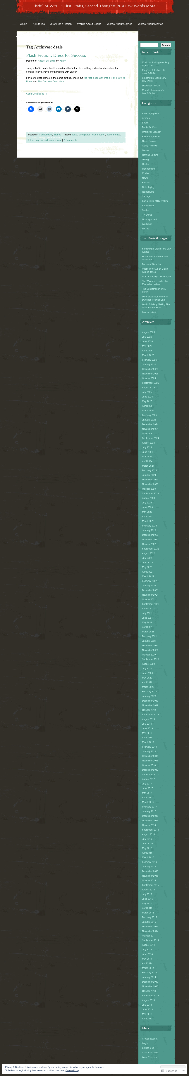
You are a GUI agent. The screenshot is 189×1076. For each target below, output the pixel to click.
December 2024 (150, 424)
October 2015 (149, 880)
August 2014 (148, 944)
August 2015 (148, 889)
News (145, 177)
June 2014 (147, 953)
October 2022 (149, 543)
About (23, 24)
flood (109, 134)
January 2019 (149, 751)
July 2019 (147, 723)
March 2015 (148, 912)
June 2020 (147, 672)
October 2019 (149, 709)
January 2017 (149, 811)
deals (74, 134)
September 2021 (150, 603)
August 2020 (148, 663)
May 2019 (147, 732)
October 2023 (149, 488)
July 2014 (147, 949)
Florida (116, 134)
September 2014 (150, 940)
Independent (45, 134)
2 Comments (70, 140)
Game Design (149, 140)
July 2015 (147, 894)
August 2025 (148, 387)
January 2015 (149, 921)
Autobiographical (150, 113)
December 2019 (150, 700)
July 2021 (147, 613)
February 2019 (149, 746)
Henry (62, 60)
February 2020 (149, 691)
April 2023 (147, 516)
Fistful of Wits (44, 6)
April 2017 (147, 797)
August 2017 (148, 778)
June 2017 (147, 788)
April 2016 (147, 852)
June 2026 (147, 341)
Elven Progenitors (151, 136)
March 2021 (148, 631)
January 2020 (149, 695)
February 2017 (149, 806)
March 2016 (148, 857)
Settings (146, 196)
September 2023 (150, 493)
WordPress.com (150, 1056)
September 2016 (150, 829)
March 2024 (148, 465)
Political (146, 182)
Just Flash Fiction (61, 24)
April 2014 (147, 963)
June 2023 (147, 507)
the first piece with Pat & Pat (99, 77)
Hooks (145, 163)
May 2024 (147, 456)
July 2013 (147, 1004)
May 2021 (147, 622)
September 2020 (150, 659)
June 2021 (147, 617)
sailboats (49, 140)
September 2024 (150, 438)
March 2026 (148, 355)
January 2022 (149, 585)
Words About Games (119, 24)
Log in (145, 1043)
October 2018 (149, 765)
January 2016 (149, 866)
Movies (145, 173)
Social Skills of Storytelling (155, 200)
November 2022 (150, 539)
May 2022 (147, 566)
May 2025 (147, 401)
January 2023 (149, 530)
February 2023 (149, 525)
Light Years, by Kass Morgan (156, 276)
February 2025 (149, 414)
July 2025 (147, 391)
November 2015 (150, 875)
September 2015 (150, 884)
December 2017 (150, 769)
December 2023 (150, 479)
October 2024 (149, 433)
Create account (149, 1038)
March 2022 (148, 576)
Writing (145, 228)
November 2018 (150, 760)
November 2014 (150, 930)
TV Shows (147, 214)
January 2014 (149, 977)
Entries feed (148, 1047)
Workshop (147, 223)
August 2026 (148, 332)
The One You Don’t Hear (51, 81)
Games (145, 150)
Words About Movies (150, 24)
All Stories (39, 24)
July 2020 (147, 668)
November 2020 (150, 649)
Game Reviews (149, 145)
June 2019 (147, 728)
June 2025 (147, 396)
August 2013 (148, 1000)
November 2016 (150, 820)
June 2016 (147, 843)
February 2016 (149, 861)
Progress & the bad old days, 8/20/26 (153, 71)
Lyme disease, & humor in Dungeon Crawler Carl (155, 298)
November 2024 (150, 428)
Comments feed (150, 1052)
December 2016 (150, 815)
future (31, 140)
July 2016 (147, 838)
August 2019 (148, 719)
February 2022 (149, 580)
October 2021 (149, 599)
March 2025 (148, 410)
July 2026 (147, 336)
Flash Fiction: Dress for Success (56, 55)
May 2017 (147, 792)
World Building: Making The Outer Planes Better (156, 306)
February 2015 (149, 917)
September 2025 (150, 382)
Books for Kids (149, 127)
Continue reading (36, 93)
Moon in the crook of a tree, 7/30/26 (153, 91)
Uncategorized (149, 219)
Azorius (146, 117)
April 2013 (147, 1018)
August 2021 (148, 608)
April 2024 (147, 461)
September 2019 (150, 714)
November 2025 (150, 373)
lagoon (39, 140)
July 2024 (147, 447)
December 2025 (150, 368)
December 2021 (150, 590)
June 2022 (147, 562)
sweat (58, 140)
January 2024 (149, 474)
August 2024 (148, 442)
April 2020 (147, 682)
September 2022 (150, 548)
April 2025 (147, 405)
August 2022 (148, 553)
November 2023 (150, 484)
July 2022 (147, 557)
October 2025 (149, 378)
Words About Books (89, 24)
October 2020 (149, 654)
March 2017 (148, 801)
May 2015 (147, 903)
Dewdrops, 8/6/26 (151, 85)
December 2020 (150, 645)
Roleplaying (148, 187)
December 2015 (150, 871)
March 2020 (148, 686)
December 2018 (150, 755)
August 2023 (148, 497)
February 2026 (149, 359)
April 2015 (147, 907)
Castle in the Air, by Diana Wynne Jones (155, 270)
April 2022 (147, 571)
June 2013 (147, 1009)
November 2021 (150, 594)
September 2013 (150, 995)
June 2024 (147, 451)
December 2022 (150, 534)
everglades (84, 134)
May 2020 (147, 677)
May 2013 (147, 1013)
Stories (57, 134)
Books (145, 122)
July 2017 (147, 783)
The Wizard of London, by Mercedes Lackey (155, 282)
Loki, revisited (149, 311)
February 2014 (149, 972)
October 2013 (149, 990)
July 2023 (147, 502)
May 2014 (147, 958)
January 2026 (149, 364)
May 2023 (147, 511)
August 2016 (148, 834)
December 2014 (150, 926)
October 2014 (149, 935)
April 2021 (147, 626)
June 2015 (147, 898)
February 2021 (149, 636)
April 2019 (147, 737)
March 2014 (148, 967)
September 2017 (150, 774)
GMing (145, 159)
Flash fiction (98, 134)
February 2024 (149, 470)
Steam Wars (148, 205)
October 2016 (149, 824)
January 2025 (149, 419)
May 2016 (147, 848)
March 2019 (148, 742)
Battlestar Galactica (151, 264)
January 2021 (149, 640)
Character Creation (151, 131)
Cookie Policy (72, 1070)
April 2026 (147, 350)
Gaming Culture (150, 154)
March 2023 (148, 520)
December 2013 (150, 981)
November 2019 (150, 705)
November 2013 (150, 986)
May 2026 (147, 345)
